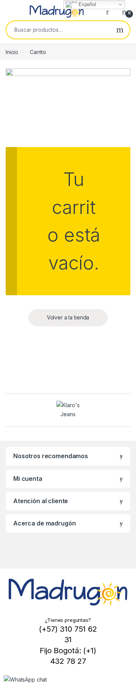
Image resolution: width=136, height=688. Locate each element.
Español (86, 4)
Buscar (120, 30)
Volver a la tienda (68, 317)
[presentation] (8, 411)
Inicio (12, 52)
